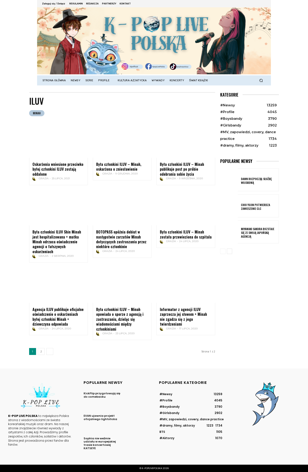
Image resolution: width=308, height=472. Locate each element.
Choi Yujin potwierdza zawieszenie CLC (255, 206)
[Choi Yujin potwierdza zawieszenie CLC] (229, 205)
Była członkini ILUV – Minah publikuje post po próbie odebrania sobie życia (182, 169)
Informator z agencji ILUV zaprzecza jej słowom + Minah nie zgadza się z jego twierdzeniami (183, 317)
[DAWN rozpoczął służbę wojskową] (229, 179)
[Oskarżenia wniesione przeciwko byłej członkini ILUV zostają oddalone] (58, 140)
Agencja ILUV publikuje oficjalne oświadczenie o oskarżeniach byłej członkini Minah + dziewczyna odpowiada (58, 317)
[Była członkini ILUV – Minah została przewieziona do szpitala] (186, 207)
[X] (251, 3)
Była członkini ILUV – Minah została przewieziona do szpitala (186, 234)
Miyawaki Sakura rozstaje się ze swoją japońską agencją (257, 233)
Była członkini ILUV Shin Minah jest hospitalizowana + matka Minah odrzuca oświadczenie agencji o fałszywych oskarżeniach (56, 241)
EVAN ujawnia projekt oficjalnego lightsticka (100, 417)
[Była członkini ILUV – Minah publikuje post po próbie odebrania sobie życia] (186, 140)
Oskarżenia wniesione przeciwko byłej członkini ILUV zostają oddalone (57, 169)
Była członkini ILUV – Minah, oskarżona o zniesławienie (118, 166)
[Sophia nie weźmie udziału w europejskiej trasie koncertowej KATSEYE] (136, 444)
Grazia (44, 178)
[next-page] (49, 351)
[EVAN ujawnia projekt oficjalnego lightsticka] (136, 422)
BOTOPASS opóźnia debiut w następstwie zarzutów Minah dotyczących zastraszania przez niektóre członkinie (121, 239)
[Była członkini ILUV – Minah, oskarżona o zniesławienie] (122, 140)
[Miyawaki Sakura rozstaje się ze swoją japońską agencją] (229, 232)
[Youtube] (263, 3)
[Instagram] (246, 3)
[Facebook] (240, 3)
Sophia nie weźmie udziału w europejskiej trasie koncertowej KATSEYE (100, 443)
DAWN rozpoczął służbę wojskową (256, 181)
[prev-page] (222, 251)
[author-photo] (35, 179)
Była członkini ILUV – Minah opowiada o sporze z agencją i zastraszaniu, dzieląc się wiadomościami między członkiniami (120, 319)
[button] (261, 80)
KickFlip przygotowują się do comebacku (102, 395)
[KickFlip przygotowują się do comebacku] (136, 399)
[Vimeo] (257, 3)
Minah (37, 113)
